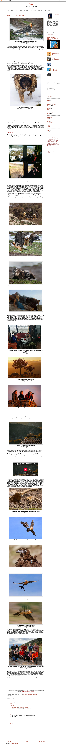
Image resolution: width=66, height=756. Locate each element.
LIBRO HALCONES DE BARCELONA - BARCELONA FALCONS (52, 38)
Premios (48, 116)
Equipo (48, 100)
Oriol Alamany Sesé (15, 707)
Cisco (10, 714)
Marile (11, 720)
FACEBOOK (40, 10)
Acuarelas (48, 97)
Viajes (48, 127)
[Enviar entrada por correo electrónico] (19, 694)
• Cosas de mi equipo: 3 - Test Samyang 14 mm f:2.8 (55, 63)
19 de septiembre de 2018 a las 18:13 (17, 720)
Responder (11, 703)
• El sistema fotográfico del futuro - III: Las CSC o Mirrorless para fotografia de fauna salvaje (56, 69)
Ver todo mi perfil (50, 30)
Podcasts (48, 114)
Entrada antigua (42, 741)
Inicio (27, 741)
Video (48, 130)
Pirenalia (30, 54)
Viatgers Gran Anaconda (51, 129)
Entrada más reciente (10, 741)
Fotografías (29, 694)
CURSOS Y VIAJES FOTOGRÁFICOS (22, 10)
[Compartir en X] (9, 695)
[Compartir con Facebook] (10, 695)
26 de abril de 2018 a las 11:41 (16, 714)
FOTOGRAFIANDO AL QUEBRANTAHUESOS (18, 15)
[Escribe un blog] (8, 695)
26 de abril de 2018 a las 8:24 (24, 707)
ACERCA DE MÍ (47, 10)
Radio (48, 118)
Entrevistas (49, 99)
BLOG (8, 10)
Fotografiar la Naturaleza (51, 104)
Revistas (48, 121)
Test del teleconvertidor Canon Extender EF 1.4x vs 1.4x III (55, 53)
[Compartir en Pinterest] (11, 695)
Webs (48, 131)
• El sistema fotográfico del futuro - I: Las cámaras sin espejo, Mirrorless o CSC (56, 58)
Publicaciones (49, 117)
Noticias (48, 113)
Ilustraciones (49, 108)
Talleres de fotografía (34, 694)
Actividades (25, 694)
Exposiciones (49, 101)
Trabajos (48, 126)
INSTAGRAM (33, 10)
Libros (48, 109)
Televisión (48, 125)
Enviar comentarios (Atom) (14, 743)
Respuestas (12, 705)
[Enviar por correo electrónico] (7, 695)
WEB (12, 10)
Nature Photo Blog (50, 112)
